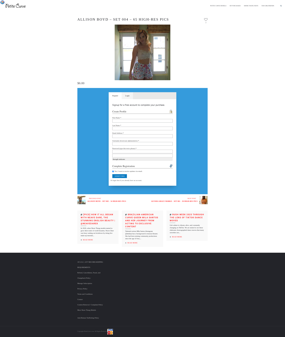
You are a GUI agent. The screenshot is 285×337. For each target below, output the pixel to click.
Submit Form (120, 176)
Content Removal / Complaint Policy (90, 305)
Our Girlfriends (268, 6)
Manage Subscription (84, 283)
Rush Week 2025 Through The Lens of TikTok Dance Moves (187, 217)
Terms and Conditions (85, 294)
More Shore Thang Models (86, 310)
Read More (88, 240)
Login (127, 96)
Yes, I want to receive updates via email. (128, 171)
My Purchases (235, 6)
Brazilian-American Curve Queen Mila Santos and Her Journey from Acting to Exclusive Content (141, 220)
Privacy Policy (82, 289)
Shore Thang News (251, 6)
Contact (80, 299)
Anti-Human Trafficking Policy (88, 318)
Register (115, 96)
